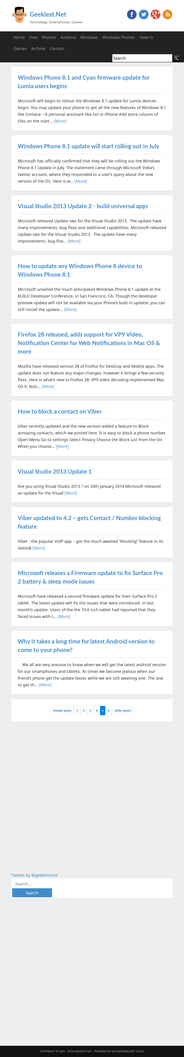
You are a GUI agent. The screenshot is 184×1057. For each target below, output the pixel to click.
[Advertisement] (45, 793)
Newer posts (62, 711)
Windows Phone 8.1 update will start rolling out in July (88, 146)
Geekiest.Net (48, 14)
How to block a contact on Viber (60, 412)
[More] (60, 121)
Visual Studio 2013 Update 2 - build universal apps (83, 206)
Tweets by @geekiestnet (34, 875)
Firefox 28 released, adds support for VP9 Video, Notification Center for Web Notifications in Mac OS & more (89, 343)
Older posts (122, 711)
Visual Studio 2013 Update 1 (55, 472)
